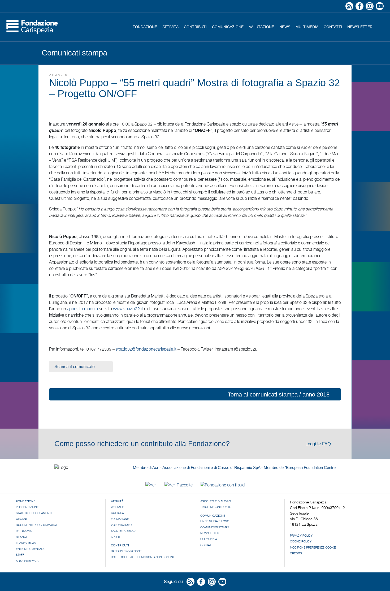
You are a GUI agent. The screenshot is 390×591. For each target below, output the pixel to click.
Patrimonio (24, 531)
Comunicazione (228, 27)
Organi (21, 519)
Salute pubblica (123, 531)
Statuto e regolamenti (33, 513)
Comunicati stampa (214, 527)
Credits (296, 553)
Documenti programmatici (36, 525)
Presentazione (27, 507)
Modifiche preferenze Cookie (313, 547)
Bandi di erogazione (126, 551)
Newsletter (359, 27)
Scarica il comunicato (74, 366)
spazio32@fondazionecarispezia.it (146, 349)
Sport (115, 537)
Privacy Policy (301, 535)
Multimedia (307, 27)
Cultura (117, 513)
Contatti (333, 27)
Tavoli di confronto (215, 507)
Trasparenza (26, 543)
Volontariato (121, 525)
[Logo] (32, 27)
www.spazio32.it (128, 308)
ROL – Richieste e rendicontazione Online (143, 557)
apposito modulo (82, 308)
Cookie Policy (300, 541)
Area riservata (27, 561)
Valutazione (261, 27)
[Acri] (151, 485)
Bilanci (21, 537)
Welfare (117, 507)
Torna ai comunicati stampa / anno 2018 (279, 394)
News (284, 27)
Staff (20, 555)
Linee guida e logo (214, 521)
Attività (170, 27)
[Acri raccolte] (178, 485)
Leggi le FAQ (318, 443)
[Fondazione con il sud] (223, 485)
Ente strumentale (30, 549)
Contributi (195, 27)
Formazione (120, 519)
